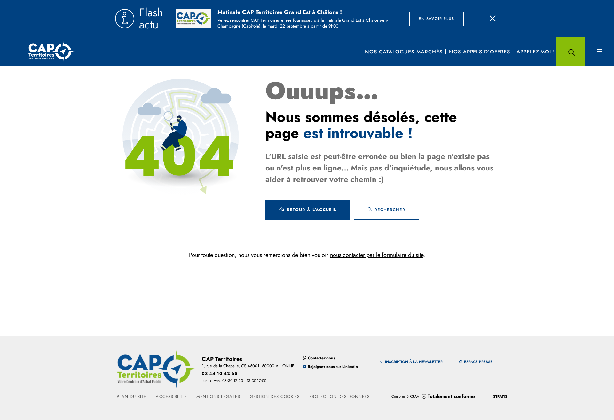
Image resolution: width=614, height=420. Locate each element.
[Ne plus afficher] (492, 18)
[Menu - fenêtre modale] (599, 51)
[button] (570, 51)
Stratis (500, 396)
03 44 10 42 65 (220, 373)
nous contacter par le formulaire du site (376, 255)
